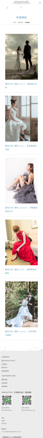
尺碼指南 (4, 383)
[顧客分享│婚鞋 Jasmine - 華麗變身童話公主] (21, 180)
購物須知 (4, 379)
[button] (21, 8)
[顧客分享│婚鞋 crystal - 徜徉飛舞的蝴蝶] (21, 304)
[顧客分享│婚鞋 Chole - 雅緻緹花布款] (21, 56)
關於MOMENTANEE (8, 360)
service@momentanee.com (11, 431)
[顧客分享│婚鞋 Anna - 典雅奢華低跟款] (21, 242)
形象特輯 (20, 22)
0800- (3, 421)
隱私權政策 (5, 371)
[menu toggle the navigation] (39, 3)
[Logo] (21, 2)
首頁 (14, 22)
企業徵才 (4, 364)
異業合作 (4, 367)
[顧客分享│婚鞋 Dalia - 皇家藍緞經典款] (21, 118)
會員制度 (4, 386)
